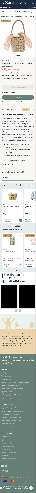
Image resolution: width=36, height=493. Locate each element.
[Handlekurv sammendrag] (29, 3)
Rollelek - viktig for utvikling (11, 417)
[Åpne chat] (31, 488)
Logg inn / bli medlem (18, 72)
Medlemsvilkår (6, 449)
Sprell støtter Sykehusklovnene (12, 388)
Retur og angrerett (8, 446)
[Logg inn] (21, 3)
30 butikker (29, 221)
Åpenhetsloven (6, 392)
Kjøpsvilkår (5, 440)
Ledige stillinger (7, 398)
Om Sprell (4, 373)
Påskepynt (32, 16)
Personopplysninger (8, 452)
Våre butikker (6, 376)
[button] (17, 55)
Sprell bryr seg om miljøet (10, 385)
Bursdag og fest (5, 16)
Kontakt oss (5, 437)
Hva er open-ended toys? (10, 414)
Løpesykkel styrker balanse (11, 408)
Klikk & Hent (5, 455)
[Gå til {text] (2, 466)
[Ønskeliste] (25, 3)
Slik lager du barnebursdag (11, 420)
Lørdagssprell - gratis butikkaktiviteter (15, 382)
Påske (25, 16)
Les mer (5, 81)
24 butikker (7, 221)
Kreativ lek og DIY (7, 423)
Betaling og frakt (7, 443)
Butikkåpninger (6, 379)
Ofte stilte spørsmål (8, 459)
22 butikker (29, 266)
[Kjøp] (20, 220)
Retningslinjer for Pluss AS (10, 395)
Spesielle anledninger (16, 16)
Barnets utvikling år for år (10, 427)
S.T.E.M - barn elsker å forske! (12, 411)
